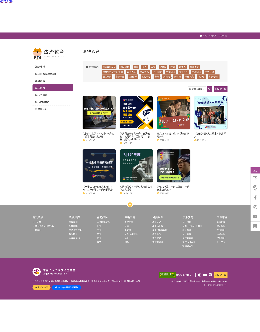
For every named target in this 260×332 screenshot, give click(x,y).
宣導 (153, 67)
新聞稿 (128, 230)
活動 (127, 238)
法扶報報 (186, 222)
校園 (172, 67)
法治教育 (213, 36)
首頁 (205, 36)
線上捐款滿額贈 (160, 230)
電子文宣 (221, 242)
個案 (136, 67)
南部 (99, 234)
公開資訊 (36, 230)
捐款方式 (156, 222)
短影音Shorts (109, 67)
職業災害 (183, 72)
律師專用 (221, 238)
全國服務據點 (103, 222)
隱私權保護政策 (183, 275)
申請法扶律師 (75, 230)
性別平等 (146, 76)
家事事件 (120, 76)
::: (0, 33)
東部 (99, 238)
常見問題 (73, 234)
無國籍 (166, 76)
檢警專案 (221, 234)
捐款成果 (156, 238)
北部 (99, 226)
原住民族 (131, 72)
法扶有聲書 (187, 238)
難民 (157, 76)
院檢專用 (221, 230)
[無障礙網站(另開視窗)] (167, 275)
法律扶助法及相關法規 (43, 226)
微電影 (182, 67)
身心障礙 (157, 72)
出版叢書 (186, 230)
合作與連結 (74, 238)
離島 (99, 242)
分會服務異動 (131, 234)
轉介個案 (221, 226)
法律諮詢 (73, 226)
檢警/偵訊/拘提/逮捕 (113, 72)
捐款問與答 (157, 242)
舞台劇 (177, 76)
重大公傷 (209, 72)
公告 (127, 226)
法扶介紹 (36, 222)
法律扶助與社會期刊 (192, 226)
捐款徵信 (156, 234)
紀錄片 (163, 67)
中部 (99, 230)
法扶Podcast (188, 242)
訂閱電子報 (220, 89)
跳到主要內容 (6, 1)
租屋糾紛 (196, 72)
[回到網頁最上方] (255, 178)
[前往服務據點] (255, 188)
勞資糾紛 (170, 72)
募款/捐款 (213, 76)
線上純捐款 (157, 226)
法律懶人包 (187, 246)
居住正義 (107, 76)
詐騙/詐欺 (124, 67)
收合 (255, 171)
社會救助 (133, 76)
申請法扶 (221, 222)
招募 (127, 242)
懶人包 (201, 76)
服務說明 (73, 222)
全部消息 (129, 222)
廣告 (144, 67)
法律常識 (189, 76)
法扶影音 (223, 36)
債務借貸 (194, 67)
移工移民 (144, 72)
